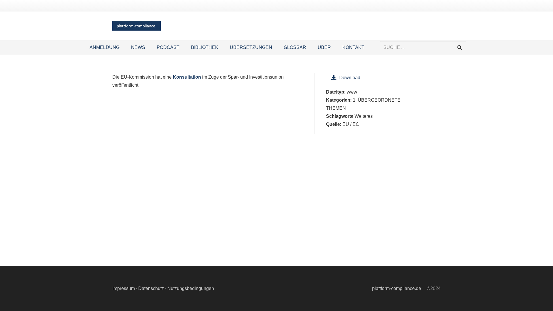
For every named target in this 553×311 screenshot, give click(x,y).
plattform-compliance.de (396, 288)
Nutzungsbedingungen (190, 288)
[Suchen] (459, 47)
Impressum (123, 288)
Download (349, 77)
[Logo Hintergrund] (136, 26)
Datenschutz (151, 288)
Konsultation (187, 77)
